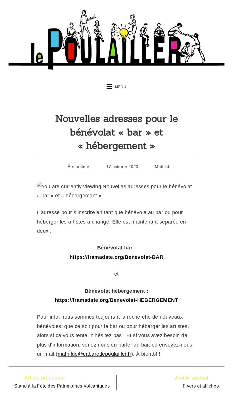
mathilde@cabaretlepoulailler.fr (94, 354)
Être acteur (79, 166)
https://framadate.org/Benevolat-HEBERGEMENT (116, 300)
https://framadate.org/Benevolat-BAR (116, 257)
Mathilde (163, 166)
